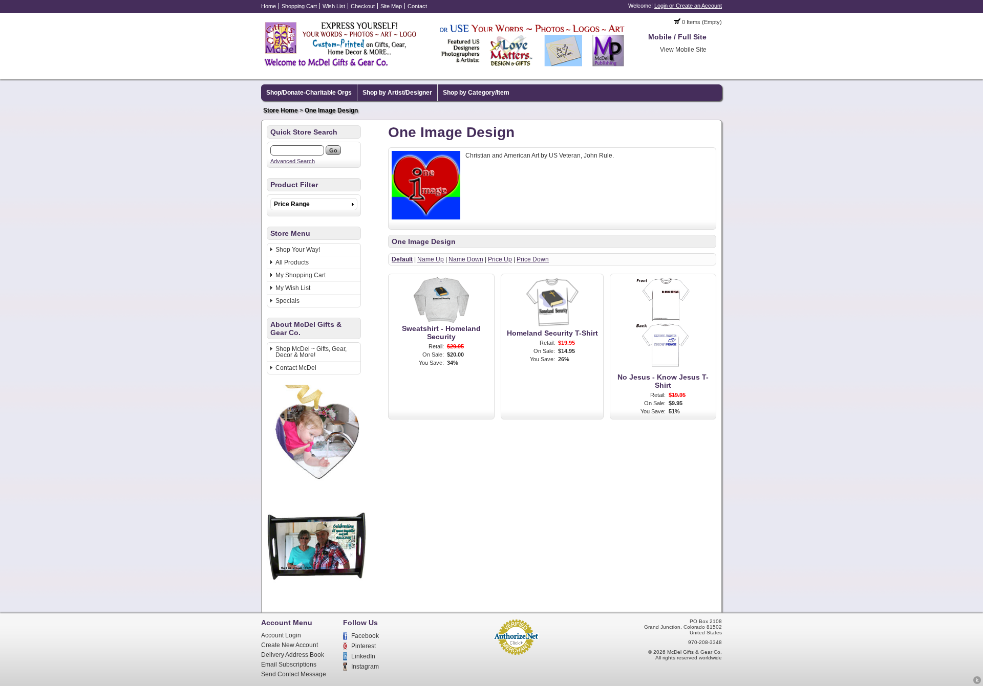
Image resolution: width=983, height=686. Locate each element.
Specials (287, 300)
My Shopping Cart (300, 275)
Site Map (391, 6)
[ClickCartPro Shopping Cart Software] (977, 682)
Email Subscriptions (288, 664)
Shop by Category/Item (476, 92)
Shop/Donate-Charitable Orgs (309, 92)
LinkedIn (363, 656)
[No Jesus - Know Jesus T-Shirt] (663, 369)
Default (402, 259)
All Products (292, 262)
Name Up (430, 259)
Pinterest (363, 646)
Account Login (281, 635)
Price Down (533, 259)
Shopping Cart (299, 6)
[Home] (445, 68)
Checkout (363, 6)
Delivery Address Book (292, 654)
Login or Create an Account (688, 6)
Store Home (280, 110)
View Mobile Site (683, 49)
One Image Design (331, 110)
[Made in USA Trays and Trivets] (317, 594)
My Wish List (292, 288)
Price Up (500, 259)
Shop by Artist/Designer (397, 92)
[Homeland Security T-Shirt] (552, 325)
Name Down (465, 259)
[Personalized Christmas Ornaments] (317, 482)
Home (268, 6)
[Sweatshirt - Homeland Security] (441, 320)
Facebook (365, 635)
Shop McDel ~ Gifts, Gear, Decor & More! (311, 352)
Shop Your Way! (297, 249)
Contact (417, 6)
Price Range (292, 204)
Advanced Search (292, 161)
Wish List (334, 6)
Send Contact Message (293, 674)
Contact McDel (295, 367)
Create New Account (289, 645)
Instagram (365, 666)
